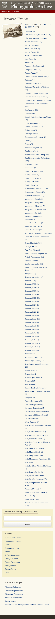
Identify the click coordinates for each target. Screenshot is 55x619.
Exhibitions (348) (31, 151)
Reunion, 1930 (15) (32, 319)
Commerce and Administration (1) (38, 100)
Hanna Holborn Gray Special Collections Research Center (27, 604)
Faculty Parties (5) (31, 181)
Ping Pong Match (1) (32, 250)
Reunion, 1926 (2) (32, 308)
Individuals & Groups (13, 537)
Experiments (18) (31, 164)
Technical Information (13, 597)
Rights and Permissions (14, 594)
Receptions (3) (30, 273)
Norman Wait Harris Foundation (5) (38, 233)
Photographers (10, 565)
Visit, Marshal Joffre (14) (34, 448)
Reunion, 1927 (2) (32, 312)
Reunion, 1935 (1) (32, 326)
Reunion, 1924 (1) (32, 305)
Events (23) (29, 144)
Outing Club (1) (31, 246)
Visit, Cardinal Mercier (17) (35, 431)
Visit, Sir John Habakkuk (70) (36, 479)
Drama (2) (28, 140)
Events (7, 544)
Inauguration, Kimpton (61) (35, 209)
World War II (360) (32, 499)
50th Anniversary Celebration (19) (38, 34)
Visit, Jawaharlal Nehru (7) (35, 438)
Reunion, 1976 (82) (32, 346)
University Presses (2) (33, 418)
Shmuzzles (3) (30, 384)
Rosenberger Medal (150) (34, 360)
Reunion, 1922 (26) (32, 298)
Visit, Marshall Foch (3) (34, 452)
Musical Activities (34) (33, 229)
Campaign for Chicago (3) (34, 66)
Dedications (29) (31, 130)
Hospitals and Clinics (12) (35, 192)
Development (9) (31, 133)
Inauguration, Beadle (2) (34, 199)
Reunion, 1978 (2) (32, 350)
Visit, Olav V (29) (31, 462)
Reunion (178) (30, 280)
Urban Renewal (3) (32, 422)
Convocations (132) (32, 113)
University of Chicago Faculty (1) (37, 411)
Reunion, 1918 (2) (32, 287)
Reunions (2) (30, 353)
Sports (7, 551)
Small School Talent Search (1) (36, 388)
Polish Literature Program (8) (36, 253)
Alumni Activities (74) (33, 41)
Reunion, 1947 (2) (32, 329)
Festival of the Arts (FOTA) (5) (36, 188)
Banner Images (10, 601)
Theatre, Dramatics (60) (33, 401)
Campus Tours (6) (31, 73)
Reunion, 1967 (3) (32, 339)
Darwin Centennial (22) (34, 126)
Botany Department (12, 562)
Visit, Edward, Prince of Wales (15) (38, 435)
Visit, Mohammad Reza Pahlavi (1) (38, 459)
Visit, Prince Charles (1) (34, 472)
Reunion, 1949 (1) (32, 333)
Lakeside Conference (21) (34, 222)
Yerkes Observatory (12, 555)
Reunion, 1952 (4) (32, 336)
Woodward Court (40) (33, 489)
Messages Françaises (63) (34, 226)
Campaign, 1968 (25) (33, 69)
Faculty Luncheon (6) (33, 178)
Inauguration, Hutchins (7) (35, 206)
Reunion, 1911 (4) (32, 284)
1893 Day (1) (30, 31)
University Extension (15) (34, 408)
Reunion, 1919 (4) (32, 291)
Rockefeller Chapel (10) (34, 357)
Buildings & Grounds (13, 541)
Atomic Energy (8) (32, 52)
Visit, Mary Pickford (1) (34, 455)
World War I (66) (31, 495)
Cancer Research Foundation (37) (37, 76)
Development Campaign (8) (35, 137)
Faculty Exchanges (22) (34, 171)
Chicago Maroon (11, 558)
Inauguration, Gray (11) (34, 202)
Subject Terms (10, 569)
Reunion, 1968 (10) (32, 343)
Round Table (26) (31, 370)
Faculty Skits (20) (31, 185)
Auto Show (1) (30, 59)
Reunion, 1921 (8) (32, 294)
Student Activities (12, 548)
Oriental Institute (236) (33, 243)
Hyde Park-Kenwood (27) (34, 195)
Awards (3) (29, 62)
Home (3, 11)
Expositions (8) (30, 167)
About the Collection (13, 587)
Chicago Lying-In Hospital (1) (36, 93)
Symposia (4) (30, 397)
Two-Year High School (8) (34, 404)
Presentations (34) (31, 260)
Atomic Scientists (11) (33, 55)
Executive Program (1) (33, 147)
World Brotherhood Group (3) (36, 492)
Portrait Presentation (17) (34, 257)
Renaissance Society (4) (34, 277)
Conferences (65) (31, 110)
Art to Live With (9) (32, 48)
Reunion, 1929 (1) (32, 315)
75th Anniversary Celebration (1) (37, 38)
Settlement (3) (30, 381)
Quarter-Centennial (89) (34, 264)
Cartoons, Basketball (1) (34, 83)
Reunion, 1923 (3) (32, 301)
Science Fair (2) (31, 374)
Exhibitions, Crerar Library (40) (37, 154)
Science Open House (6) (34, 377)
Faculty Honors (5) (32, 174)
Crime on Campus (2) (33, 123)
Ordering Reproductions (14, 590)
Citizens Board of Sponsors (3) (36, 96)
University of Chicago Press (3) (36, 415)
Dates (7, 572)
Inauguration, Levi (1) (33, 213)
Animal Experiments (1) (34, 45)
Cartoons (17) (30, 80)
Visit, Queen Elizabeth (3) (34, 475)
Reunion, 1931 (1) (32, 322)
